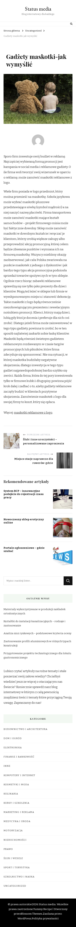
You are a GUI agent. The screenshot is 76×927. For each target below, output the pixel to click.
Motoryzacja (13, 830)
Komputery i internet (19, 775)
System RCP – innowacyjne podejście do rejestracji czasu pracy (24, 494)
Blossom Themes (31, 913)
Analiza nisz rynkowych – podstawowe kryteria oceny (37, 633)
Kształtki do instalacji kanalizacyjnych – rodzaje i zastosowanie (34, 623)
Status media (38, 8)
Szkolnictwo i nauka (19, 876)
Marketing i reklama (19, 812)
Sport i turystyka (17, 867)
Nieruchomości (15, 840)
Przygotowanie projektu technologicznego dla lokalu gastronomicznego (37, 655)
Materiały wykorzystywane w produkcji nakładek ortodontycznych (35, 611)
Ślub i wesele (13, 858)
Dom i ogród (13, 738)
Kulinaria (11, 793)
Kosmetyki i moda (16, 784)
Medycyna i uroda (17, 821)
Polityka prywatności (45, 918)
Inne (7, 766)
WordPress (24, 918)
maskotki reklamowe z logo (33, 412)
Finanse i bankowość (19, 756)
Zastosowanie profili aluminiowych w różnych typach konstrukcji (37, 643)
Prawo (8, 849)
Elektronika (13, 747)
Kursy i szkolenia (16, 803)
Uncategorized (15, 886)
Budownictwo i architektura (25, 729)
